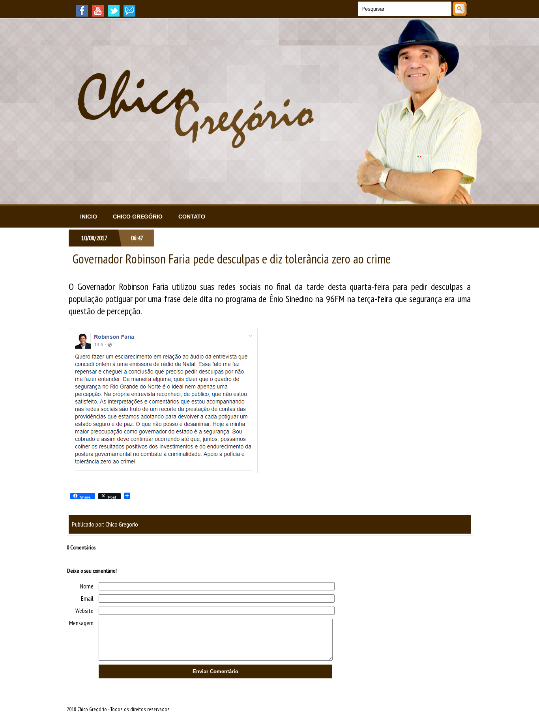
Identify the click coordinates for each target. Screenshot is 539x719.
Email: (88, 598)
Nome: (87, 586)
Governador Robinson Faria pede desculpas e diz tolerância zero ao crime (232, 258)
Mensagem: (82, 623)
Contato (191, 216)
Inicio (88, 216)
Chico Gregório (138, 216)
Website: (85, 610)
